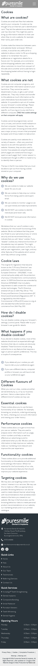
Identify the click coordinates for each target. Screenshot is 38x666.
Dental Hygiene (9, 616)
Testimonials (8, 575)
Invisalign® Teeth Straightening (15, 592)
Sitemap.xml (22, 656)
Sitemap (13, 656)
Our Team (7, 571)
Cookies (15, 652)
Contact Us (7, 583)
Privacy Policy (6, 652)
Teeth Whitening (9, 612)
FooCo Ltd (31, 662)
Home (5, 559)
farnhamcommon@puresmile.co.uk (17, 544)
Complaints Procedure (26, 652)
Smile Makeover (9, 604)
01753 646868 (8, 540)
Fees (4, 563)
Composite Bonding (11, 600)
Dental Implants (9, 596)
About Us (6, 567)
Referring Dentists (10, 579)
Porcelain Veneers (10, 608)
